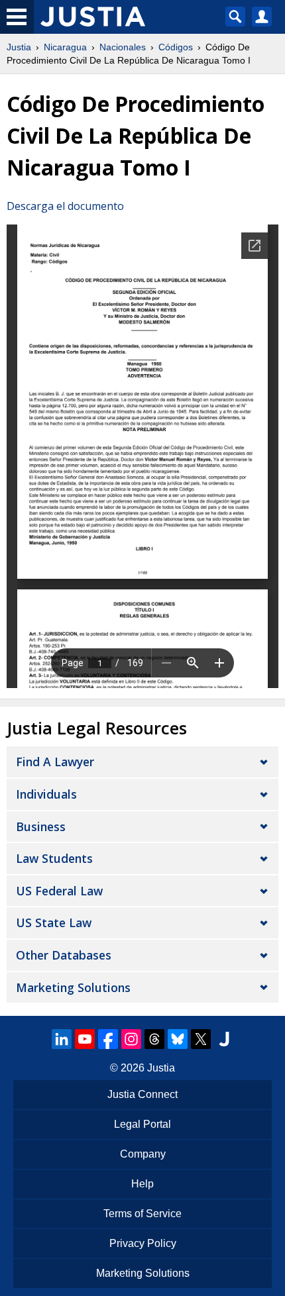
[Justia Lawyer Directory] (224, 1039)
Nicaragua (65, 47)
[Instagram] (131, 1039)
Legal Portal (142, 1124)
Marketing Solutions (73, 987)
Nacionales (122, 47)
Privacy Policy (142, 1243)
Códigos (175, 47)
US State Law (53, 922)
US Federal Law (59, 891)
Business (41, 826)
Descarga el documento (65, 206)
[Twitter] (201, 1039)
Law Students (54, 858)
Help (142, 1183)
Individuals (46, 794)
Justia (19, 47)
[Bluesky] (178, 1039)
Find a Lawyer (55, 762)
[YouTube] (85, 1039)
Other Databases (63, 955)
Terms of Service (142, 1213)
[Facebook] (108, 1039)
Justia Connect (142, 1094)
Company (143, 1154)
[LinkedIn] (62, 1039)
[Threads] (154, 1039)
